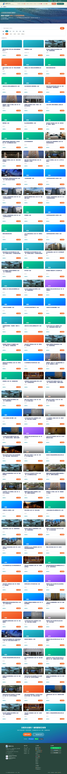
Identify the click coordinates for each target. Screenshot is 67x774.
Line (37, 738)
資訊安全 (49, 772)
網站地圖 (37, 763)
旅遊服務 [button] (45, 3)
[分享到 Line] (50, 1)
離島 (23, 31)
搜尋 (62, 28)
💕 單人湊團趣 (38, 756)
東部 (20, 31)
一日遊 (10, 33)
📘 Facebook (56, 750)
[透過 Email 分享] (52, 1)
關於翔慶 (19, 3)
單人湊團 (39, 3)
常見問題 (55, 0)
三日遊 (19, 33)
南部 (17, 31)
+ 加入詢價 (18, 55)
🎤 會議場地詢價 (39, 751)
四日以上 (23, 33)
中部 (13, 31)
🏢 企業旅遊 (38, 747)
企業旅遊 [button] (23, 3)
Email (42, 738)
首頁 (1, 6)
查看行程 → (4, 55)
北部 (10, 31)
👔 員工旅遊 (38, 748)
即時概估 (53, 3)
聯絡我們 (59, 0)
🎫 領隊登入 (59, 772)
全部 (7, 31)
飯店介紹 (37, 759)
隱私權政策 (52, 772)
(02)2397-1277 (38, 734)
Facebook (31, 738)
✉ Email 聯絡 (56, 752)
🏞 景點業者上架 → (38, 769)
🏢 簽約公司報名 (60, 3)
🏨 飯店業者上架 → (38, 767)
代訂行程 (38, 754)
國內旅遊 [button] (31, 3)
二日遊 (14, 33)
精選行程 (27, 3)
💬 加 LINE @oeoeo (56, 747)
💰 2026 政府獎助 (39, 750)
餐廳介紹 (37, 760)
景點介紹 (37, 762)
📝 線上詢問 (27, 734)
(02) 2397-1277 (9, 0)
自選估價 (38, 757)
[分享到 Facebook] (49, 1)
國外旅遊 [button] (35, 3)
